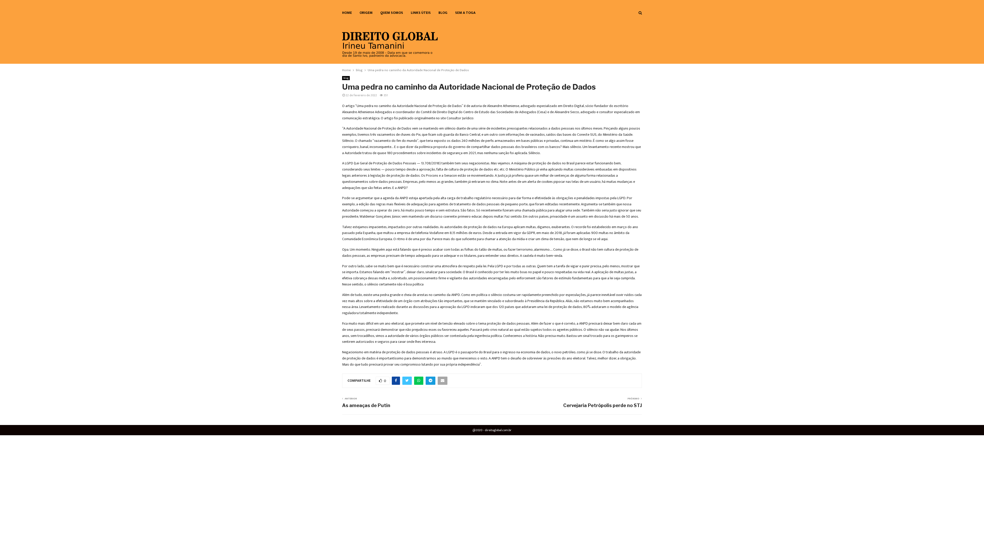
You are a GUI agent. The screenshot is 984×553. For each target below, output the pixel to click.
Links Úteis (421, 13)
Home (347, 13)
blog (442, 13)
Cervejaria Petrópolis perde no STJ (602, 405)
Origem (366, 13)
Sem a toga (465, 13)
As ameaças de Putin (366, 405)
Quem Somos (391, 13)
